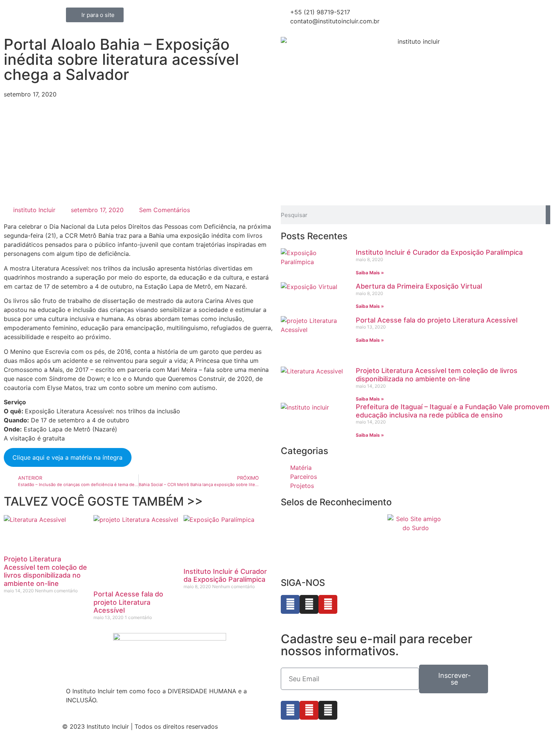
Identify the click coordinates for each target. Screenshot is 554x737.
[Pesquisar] (548, 214)
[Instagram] (309, 604)
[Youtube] (327, 604)
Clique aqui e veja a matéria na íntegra (67, 457)
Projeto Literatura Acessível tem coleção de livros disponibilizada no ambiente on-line (45, 571)
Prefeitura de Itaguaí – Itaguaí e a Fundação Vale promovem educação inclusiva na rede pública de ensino (452, 411)
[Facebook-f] (290, 710)
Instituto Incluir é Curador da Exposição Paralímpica (225, 575)
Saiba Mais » (370, 272)
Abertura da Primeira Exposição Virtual (419, 286)
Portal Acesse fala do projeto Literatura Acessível (128, 602)
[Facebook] (290, 604)
